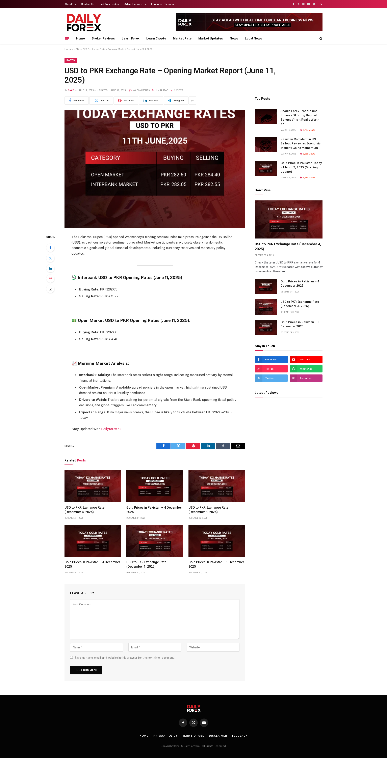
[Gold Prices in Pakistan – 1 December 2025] (216, 541)
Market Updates (210, 38)
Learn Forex (130, 38)
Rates (71, 60)
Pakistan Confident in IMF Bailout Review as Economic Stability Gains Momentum (301, 143)
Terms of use (193, 735)
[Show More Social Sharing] (192, 100)
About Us (70, 4)
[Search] (320, 38)
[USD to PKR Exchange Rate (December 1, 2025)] (154, 541)
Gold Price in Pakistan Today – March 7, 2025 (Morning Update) (301, 167)
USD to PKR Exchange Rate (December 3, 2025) (208, 510)
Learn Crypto (156, 38)
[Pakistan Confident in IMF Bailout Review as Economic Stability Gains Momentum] (266, 144)
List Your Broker (109, 4)
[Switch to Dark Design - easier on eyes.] (320, 4)
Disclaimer (218, 735)
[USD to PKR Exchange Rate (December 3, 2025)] (216, 486)
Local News (253, 38)
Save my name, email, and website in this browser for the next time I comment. (125, 657)
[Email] (50, 289)
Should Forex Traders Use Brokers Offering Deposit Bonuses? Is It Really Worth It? (300, 117)
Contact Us (88, 4)
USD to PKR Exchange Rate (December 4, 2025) (84, 510)
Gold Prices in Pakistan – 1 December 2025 (216, 564)
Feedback (240, 735)
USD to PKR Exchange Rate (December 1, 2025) (146, 564)
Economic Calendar (163, 4)
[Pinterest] (50, 279)
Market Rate (182, 38)
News (234, 38)
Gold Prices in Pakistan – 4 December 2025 (154, 510)
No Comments (141, 90)
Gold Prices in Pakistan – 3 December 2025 (92, 564)
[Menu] (67, 38)
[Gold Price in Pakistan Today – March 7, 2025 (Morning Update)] (266, 168)
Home (80, 38)
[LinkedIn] (50, 268)
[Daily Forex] (83, 22)
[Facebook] (50, 248)
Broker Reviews (103, 38)
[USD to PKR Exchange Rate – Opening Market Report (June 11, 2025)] (154, 169)
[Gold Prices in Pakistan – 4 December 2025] (154, 486)
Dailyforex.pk (111, 429)
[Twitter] (50, 258)
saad (71, 90)
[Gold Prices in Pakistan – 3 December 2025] (92, 541)
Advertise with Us (135, 4)
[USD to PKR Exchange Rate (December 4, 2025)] (92, 486)
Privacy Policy (165, 735)
